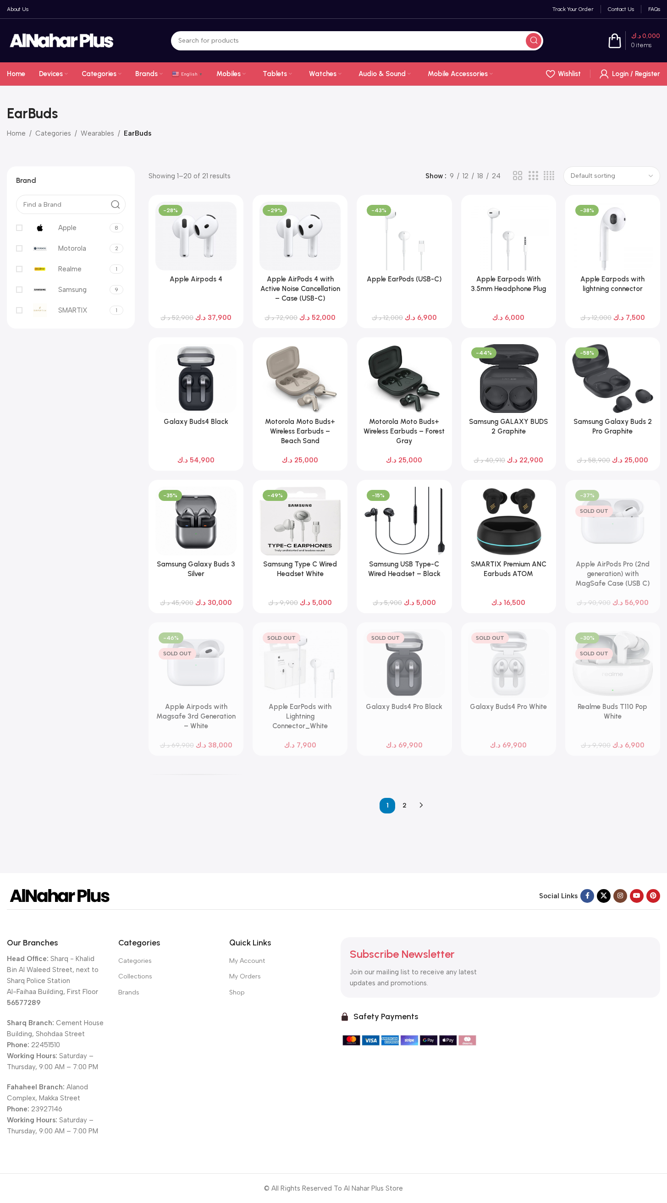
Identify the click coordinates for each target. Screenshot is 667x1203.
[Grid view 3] (533, 176)
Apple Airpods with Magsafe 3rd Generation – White (196, 716)
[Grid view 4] (549, 176)
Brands (128, 992)
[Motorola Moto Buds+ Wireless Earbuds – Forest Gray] (404, 378)
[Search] (533, 41)
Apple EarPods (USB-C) (404, 279)
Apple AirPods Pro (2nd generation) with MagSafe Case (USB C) (612, 574)
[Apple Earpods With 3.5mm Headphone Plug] (508, 236)
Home (16, 133)
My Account (247, 961)
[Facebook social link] (587, 896)
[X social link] (604, 896)
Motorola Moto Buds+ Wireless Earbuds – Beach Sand (300, 431)
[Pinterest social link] (653, 896)
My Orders (245, 976)
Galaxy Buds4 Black (196, 421)
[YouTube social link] (637, 896)
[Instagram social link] (620, 896)
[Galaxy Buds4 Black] (196, 378)
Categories (53, 133)
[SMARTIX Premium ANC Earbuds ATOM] (508, 521)
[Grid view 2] (517, 176)
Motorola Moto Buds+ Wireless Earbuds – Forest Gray (404, 431)
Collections (135, 976)
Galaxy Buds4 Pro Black (404, 707)
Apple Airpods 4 (196, 279)
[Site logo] (61, 40)
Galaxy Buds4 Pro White (508, 707)
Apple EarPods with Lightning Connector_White (300, 716)
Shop (237, 992)
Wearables (97, 133)
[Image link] (59, 895)
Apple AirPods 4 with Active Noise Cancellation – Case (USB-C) (300, 288)
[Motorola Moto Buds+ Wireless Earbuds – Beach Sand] (300, 378)
